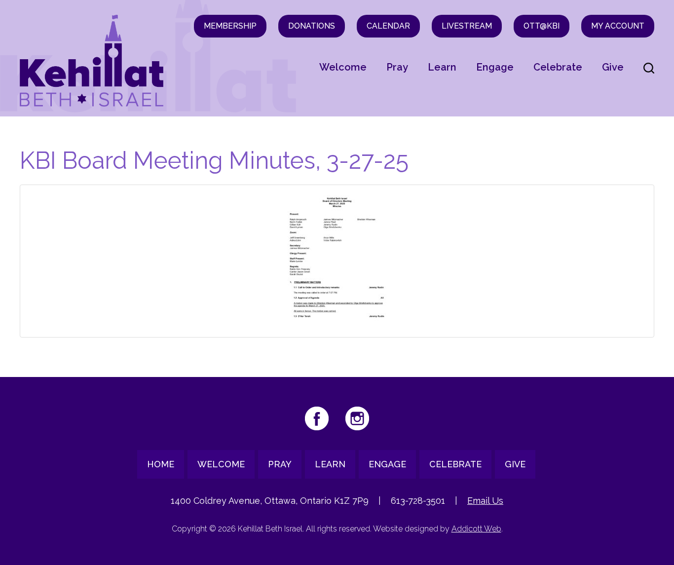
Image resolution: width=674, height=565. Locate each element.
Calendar (388, 26)
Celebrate (557, 67)
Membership (230, 26)
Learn (442, 67)
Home (160, 464)
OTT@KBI (542, 26)
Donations (311, 26)
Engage (495, 67)
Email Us (485, 500)
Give (613, 67)
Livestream (467, 26)
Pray (397, 67)
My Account (617, 26)
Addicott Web (476, 528)
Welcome (343, 67)
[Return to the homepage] (92, 61)
